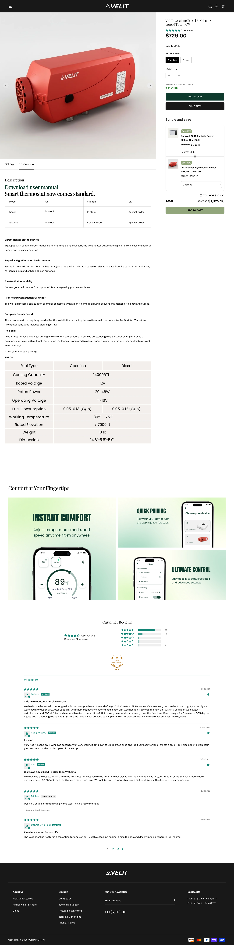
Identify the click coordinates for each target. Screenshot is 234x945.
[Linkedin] (113, 912)
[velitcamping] (117, 6)
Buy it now (195, 106)
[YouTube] (123, 912)
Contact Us (65, 898)
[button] (10, 6)
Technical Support (69, 904)
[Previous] (6, 85)
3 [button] (118, 849)
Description (26, 164)
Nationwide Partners (25, 904)
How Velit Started (23, 898)
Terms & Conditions (70, 916)
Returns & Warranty (70, 910)
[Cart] (223, 6)
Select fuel (173, 53)
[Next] (150, 85)
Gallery (9, 164)
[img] (31, 689)
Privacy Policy (67, 922)
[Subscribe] (173, 901)
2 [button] (113, 849)
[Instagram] (118, 912)
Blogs (16, 910)
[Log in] (216, 6)
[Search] (210, 6)
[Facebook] (107, 912)
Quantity (171, 69)
